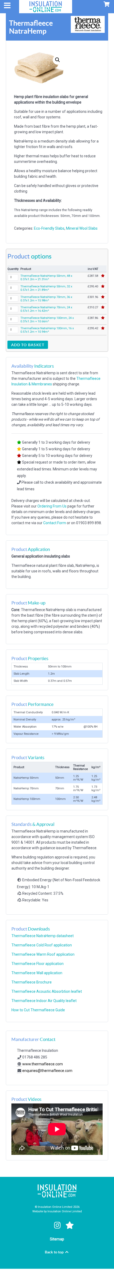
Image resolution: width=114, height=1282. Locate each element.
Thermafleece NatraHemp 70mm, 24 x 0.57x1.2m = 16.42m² (46, 309)
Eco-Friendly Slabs (49, 228)
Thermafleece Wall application (36, 973)
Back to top (54, 1252)
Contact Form (54, 523)
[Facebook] (45, 1225)
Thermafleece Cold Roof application (41, 945)
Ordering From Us (52, 506)
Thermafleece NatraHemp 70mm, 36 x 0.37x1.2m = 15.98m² (46, 298)
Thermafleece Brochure (31, 982)
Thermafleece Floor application (37, 964)
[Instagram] (58, 1225)
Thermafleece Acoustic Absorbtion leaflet (46, 991)
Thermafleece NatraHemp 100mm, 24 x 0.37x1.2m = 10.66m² (47, 319)
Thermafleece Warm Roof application (42, 954)
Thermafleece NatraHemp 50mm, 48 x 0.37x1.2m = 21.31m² (46, 277)
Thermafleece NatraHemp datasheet (42, 936)
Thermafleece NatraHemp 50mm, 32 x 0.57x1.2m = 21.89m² (46, 288)
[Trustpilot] (70, 1225)
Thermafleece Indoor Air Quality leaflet (44, 1001)
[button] (57, 60)
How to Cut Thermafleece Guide (38, 1010)
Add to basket (27, 345)
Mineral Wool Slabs (82, 228)
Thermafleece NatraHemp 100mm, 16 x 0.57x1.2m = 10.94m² (47, 330)
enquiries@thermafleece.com (47, 1071)
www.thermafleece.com (42, 1064)
